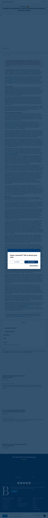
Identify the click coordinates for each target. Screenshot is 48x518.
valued (36, 135)
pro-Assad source (11, 122)
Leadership (20, 500)
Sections (5, 515)
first (28, 153)
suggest (10, 180)
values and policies (35, 315)
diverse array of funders (20, 315)
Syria (4, 338)
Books (34, 503)
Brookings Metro (5, 509)
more (22, 71)
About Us (20, 498)
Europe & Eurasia (6, 344)
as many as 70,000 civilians (25, 305)
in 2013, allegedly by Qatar (24, 173)
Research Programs (8, 498)
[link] (10, 328)
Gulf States (6, 335)
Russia (16, 344)
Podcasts (35, 505)
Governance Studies (6, 500)
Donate (14, 491)
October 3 (15, 78)
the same (20, 82)
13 (17, 135)
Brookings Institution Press (23, 503)
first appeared (11, 133)
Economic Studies (6, 502)
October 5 (11, 79)
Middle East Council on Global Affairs (15, 64)
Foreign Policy (6, 342)
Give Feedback (31, 262)
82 (29, 134)
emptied (31, 303)
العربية (9, 54)
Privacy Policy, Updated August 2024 (16, 514)
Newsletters (35, 507)
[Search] (42, 2)
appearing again (13, 153)
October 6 (30, 79)
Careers (19, 502)
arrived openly (16, 124)
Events (34, 502)
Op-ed (28, 6)
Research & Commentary (38, 498)
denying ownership (12, 81)
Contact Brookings (21, 505)
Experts (34, 500)
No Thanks (16, 262)
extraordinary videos (17, 109)
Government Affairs (37, 509)
